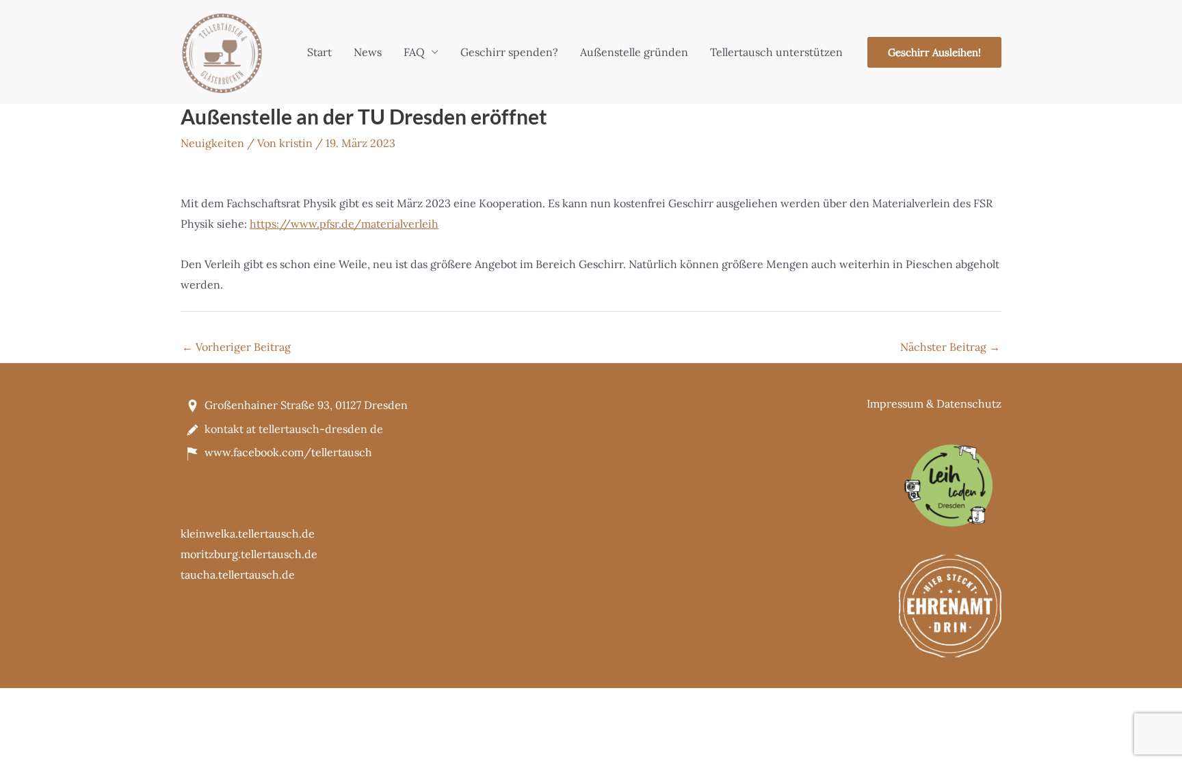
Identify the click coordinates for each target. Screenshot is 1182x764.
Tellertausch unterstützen (776, 52)
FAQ (414, 52)
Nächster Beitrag (950, 347)
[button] (934, 52)
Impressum (895, 403)
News (368, 52)
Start (319, 52)
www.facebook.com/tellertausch (288, 452)
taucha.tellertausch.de (238, 574)
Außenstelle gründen (634, 52)
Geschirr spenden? (509, 52)
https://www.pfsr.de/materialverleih (344, 223)
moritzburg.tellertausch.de (249, 554)
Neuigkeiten (212, 143)
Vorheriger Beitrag (236, 347)
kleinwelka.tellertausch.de (248, 533)
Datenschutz (968, 403)
